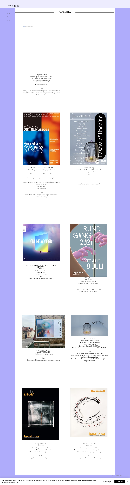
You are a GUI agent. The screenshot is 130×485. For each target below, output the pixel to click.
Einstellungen (107, 482)
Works (8, 14)
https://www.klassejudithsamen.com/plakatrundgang (43, 360)
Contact (8, 20)
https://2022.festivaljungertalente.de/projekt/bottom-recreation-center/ (41, 196)
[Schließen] (127, 481)
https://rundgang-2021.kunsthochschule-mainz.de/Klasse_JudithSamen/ (88, 290)
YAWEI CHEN (13, 6)
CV (7, 17)
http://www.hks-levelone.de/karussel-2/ (89, 458)
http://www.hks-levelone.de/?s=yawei (41, 458)
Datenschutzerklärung (11, 482)
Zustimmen (119, 482)
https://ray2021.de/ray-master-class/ (89, 184)
